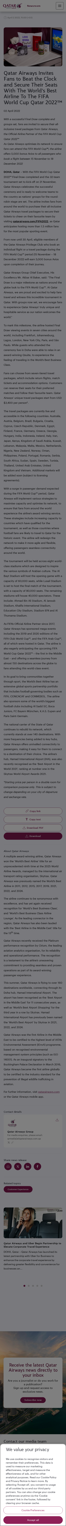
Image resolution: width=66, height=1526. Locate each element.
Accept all (33, 1520)
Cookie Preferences (33, 1510)
